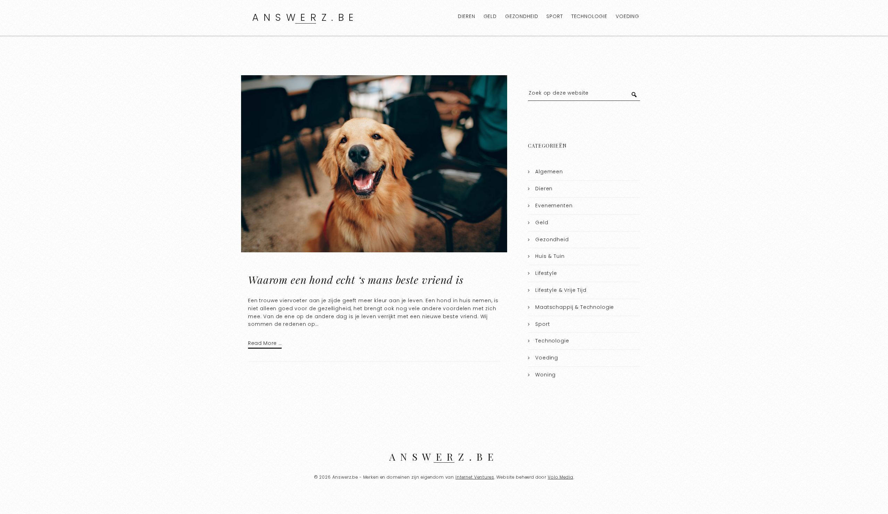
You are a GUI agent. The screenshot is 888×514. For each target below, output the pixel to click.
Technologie (589, 16)
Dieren (466, 16)
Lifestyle (546, 273)
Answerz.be (305, 17)
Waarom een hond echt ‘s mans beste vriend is (357, 280)
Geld (490, 16)
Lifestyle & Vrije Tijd (561, 290)
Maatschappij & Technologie (574, 307)
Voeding (627, 16)
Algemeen (549, 171)
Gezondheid (521, 16)
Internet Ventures (474, 477)
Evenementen (553, 205)
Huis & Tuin (549, 256)
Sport (554, 16)
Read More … (265, 343)
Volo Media (560, 477)
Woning (545, 374)
